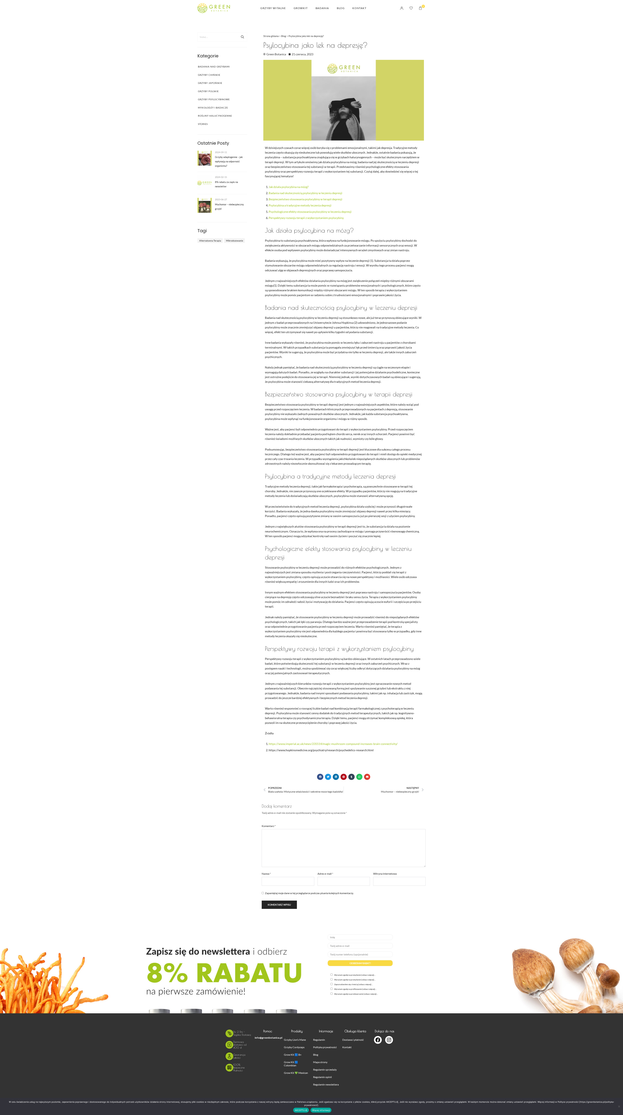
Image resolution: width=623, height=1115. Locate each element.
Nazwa (266, 873)
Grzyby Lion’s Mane (295, 1039)
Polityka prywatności (325, 1047)
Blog (341, 8)
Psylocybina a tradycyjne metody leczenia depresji (300, 205)
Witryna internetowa (385, 873)
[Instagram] (389, 1040)
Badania (322, 8)
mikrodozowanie (234, 240)
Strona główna (271, 36)
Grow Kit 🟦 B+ (292, 1054)
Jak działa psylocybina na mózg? (289, 187)
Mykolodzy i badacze (213, 107)
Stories (203, 124)
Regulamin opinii (322, 1077)
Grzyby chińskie (209, 75)
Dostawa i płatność (353, 1039)
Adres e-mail (325, 873)
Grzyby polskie (208, 91)
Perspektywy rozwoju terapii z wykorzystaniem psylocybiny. (306, 218)
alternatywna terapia (210, 240)
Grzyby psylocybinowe (214, 99)
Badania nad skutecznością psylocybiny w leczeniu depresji (305, 193)
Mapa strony (320, 1062)
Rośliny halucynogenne (215, 116)
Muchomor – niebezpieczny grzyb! (229, 206)
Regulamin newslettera (326, 1084)
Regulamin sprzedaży (325, 1069)
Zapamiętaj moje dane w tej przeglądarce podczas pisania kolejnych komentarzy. (309, 893)
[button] (320, 777)
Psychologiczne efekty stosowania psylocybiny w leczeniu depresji (310, 211)
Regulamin (319, 1039)
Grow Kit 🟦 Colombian (291, 1064)
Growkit (301, 8)
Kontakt (359, 8)
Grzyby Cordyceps (294, 1047)
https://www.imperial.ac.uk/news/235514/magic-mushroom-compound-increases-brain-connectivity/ (333, 744)
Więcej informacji (321, 1110)
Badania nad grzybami (214, 66)
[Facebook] (378, 1040)
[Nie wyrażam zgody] (619, 1106)
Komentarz (269, 825)
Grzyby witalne (273, 8)
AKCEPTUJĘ (301, 1110)
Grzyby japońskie (210, 83)
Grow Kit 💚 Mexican (296, 1072)
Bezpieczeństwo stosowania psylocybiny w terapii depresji (305, 199)
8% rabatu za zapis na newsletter (226, 184)
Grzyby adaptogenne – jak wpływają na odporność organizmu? (229, 161)
